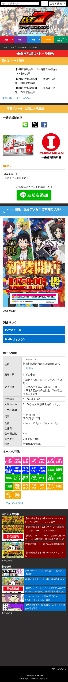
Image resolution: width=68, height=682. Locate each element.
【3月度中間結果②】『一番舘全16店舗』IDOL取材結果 (35, 90)
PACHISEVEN (37, 675)
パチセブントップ (9, 47)
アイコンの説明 (14, 503)
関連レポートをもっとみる (16, 97)
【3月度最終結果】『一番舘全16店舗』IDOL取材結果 (36, 71)
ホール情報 (21, 47)
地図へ (29, 368)
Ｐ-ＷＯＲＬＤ (13, 330)
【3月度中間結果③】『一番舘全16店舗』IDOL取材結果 (35, 81)
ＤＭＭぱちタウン (15, 339)
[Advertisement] (34, 642)
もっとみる (7, 560)
